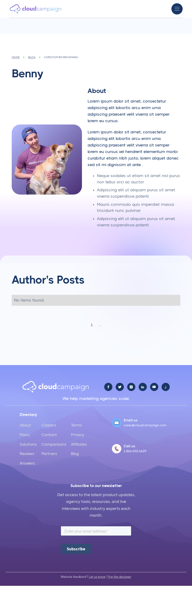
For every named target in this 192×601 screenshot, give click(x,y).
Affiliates (79, 444)
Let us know (97, 577)
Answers (27, 463)
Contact (49, 434)
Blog (75, 453)
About (25, 425)
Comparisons (53, 444)
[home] (35, 8)
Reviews (27, 453)
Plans (25, 434)
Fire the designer (119, 577)
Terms (76, 425)
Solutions (28, 444)
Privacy (77, 434)
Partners (49, 453)
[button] (177, 8)
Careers (48, 425)
